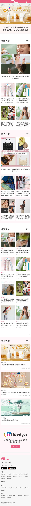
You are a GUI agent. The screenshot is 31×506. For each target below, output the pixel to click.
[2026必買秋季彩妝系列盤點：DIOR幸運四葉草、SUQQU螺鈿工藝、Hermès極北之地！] (23, 288)
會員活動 (3, 478)
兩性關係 (3, 476)
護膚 (2, 248)
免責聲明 (20, 495)
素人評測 (15, 476)
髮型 (17, 321)
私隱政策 (3, 497)
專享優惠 (9, 478)
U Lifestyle (3, 487)
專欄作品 (20, 476)
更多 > (28, 41)
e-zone (3, 490)
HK (8, 487)
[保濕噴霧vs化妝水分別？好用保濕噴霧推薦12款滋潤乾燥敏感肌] (8, 240)
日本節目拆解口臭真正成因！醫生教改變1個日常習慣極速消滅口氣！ (23, 252)
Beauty (21, 487)
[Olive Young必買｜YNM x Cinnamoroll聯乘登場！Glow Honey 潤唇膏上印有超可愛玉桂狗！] (8, 264)
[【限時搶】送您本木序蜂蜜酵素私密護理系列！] (15, 352)
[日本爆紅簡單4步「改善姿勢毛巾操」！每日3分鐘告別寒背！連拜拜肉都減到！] (8, 312)
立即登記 (15, 447)
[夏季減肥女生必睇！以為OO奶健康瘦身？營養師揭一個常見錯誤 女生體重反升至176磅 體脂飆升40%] (8, 288)
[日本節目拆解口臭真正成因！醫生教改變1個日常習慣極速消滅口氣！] (23, 240)
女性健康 (18, 248)
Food (17, 487)
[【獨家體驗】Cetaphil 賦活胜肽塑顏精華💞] (15, 15)
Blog (26, 487)
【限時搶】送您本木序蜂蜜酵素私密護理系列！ (13, 364)
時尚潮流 (11, 5)
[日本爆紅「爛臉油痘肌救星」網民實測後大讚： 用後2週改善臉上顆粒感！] (23, 264)
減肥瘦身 (3, 297)
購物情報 (9, 476)
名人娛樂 (27, 5)
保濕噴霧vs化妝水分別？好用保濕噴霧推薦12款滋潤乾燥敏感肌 (8, 252)
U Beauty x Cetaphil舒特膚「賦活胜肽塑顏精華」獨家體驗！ (15, 393)
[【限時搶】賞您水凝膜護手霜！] (15, 407)
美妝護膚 (3, 5)
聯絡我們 (9, 497)
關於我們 (3, 495)
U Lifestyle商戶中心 (11, 495)
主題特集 (26, 476)
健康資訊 (26, 474)
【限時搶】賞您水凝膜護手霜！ (9, 420)
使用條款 (26, 495)
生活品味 (19, 5)
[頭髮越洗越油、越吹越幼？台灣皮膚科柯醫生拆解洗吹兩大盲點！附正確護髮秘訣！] (23, 312)
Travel (12, 487)
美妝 (2, 272)
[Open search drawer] (29, 2)
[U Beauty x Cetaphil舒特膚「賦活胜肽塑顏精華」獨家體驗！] (15, 380)
